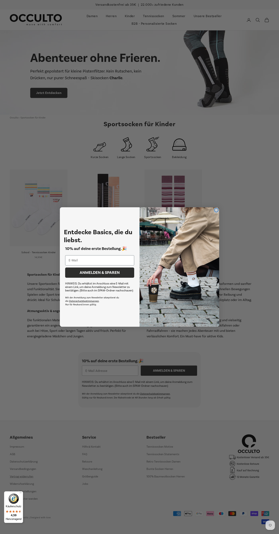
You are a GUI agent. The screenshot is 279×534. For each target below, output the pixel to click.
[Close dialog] (216, 210)
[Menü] (20, 493)
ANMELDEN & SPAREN (100, 272)
